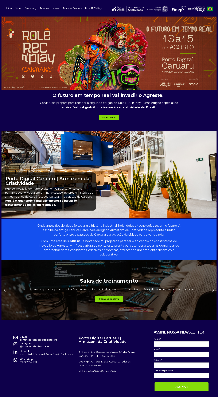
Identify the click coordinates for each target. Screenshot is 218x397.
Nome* (157, 339)
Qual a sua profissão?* (164, 370)
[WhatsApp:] (15, 360)
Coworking (30, 8)
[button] (5, 290)
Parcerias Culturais (72, 8)
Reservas (44, 8)
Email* (157, 349)
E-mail (23, 337)
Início (9, 8)
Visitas (56, 8)
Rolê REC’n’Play (93, 8)
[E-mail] (15, 337)
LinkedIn (25, 351)
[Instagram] (15, 344)
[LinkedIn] (15, 352)
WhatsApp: (27, 359)
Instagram (26, 343)
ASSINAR (181, 386)
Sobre (18, 8)
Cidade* (158, 360)
